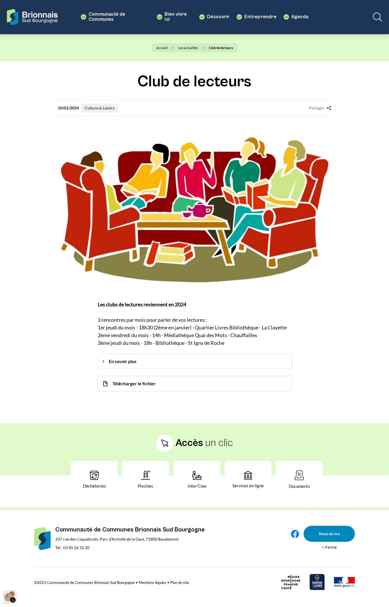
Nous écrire (329, 533)
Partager (316, 107)
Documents (299, 486)
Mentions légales (152, 582)
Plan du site (179, 582)
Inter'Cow (197, 485)
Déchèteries (94, 485)
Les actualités (188, 48)
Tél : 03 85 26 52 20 (72, 547)
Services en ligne (248, 485)
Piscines (145, 485)
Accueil (161, 48)
